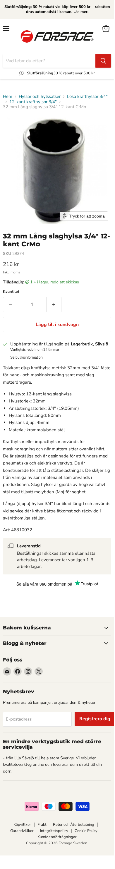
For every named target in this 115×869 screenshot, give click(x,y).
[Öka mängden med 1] (54, 304)
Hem (7, 96)
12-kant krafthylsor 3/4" (33, 101)
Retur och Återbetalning (73, 824)
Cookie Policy (86, 830)
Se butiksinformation (26, 357)
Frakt (42, 824)
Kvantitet (11, 292)
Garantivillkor (22, 830)
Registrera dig (94, 719)
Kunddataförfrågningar (57, 837)
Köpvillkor (22, 824)
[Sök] (103, 61)
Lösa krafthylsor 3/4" (87, 96)
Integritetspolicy (54, 830)
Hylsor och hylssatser (40, 96)
